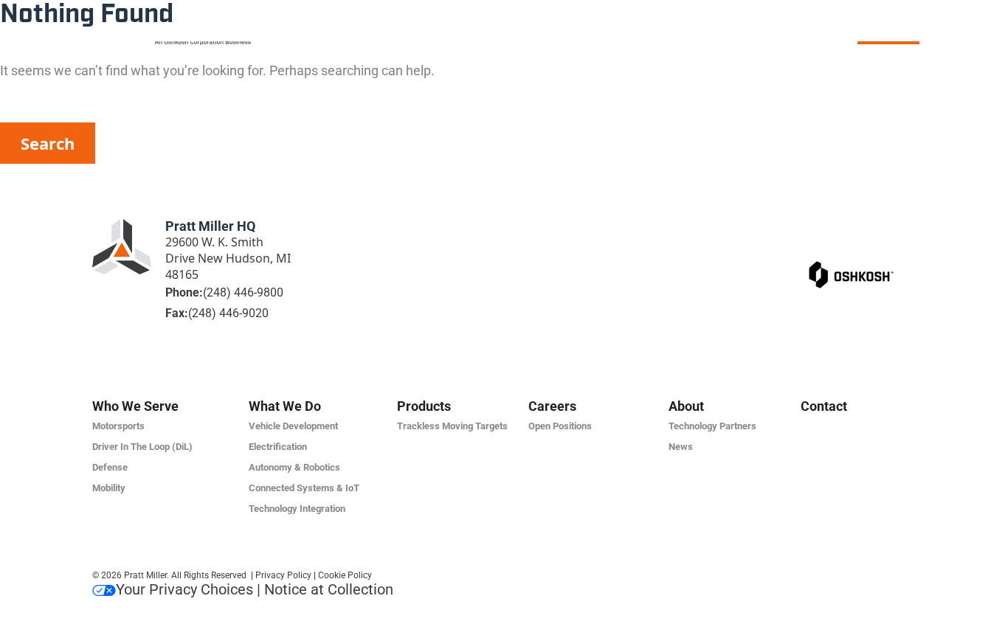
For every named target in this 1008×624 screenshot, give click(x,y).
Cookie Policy (345, 575)
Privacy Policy (283, 575)
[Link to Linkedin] (785, 228)
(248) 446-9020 (228, 313)
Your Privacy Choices (184, 589)
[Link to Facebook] (815, 228)
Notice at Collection (328, 589)
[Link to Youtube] (906, 228)
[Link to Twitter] (845, 228)
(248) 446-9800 (243, 292)
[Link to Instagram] (876, 228)
